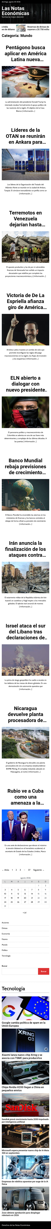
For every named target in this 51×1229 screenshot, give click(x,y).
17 (5, 898)
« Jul (24, 912)
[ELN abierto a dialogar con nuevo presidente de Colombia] (25, 412)
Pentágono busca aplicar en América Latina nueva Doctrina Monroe (25, 56)
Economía (6, 934)
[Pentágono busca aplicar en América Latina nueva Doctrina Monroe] (25, 82)
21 (32, 898)
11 (11, 894)
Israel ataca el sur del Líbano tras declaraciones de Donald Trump (25, 635)
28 (32, 902)
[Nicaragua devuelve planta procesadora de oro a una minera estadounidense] (25, 742)
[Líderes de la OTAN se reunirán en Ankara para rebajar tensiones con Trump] (25, 164)
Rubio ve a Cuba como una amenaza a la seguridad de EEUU (25, 803)
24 (5, 902)
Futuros (5, 939)
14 (32, 894)
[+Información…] (28, 111)
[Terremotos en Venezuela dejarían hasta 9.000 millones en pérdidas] (25, 247)
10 (5, 894)
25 (12, 902)
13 (25, 894)
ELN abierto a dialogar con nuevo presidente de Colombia (25, 387)
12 (18, 894)
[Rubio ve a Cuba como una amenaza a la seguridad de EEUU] (25, 825)
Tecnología (6, 956)
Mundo (4, 945)
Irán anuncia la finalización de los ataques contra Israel (25, 552)
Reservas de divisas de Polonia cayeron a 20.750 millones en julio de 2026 (30, 29)
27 (25, 902)
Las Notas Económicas (15, 11)
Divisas (4, 928)
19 (18, 898)
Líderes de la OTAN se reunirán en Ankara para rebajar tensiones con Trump (25, 142)
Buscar (4, 966)
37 (29, 870)
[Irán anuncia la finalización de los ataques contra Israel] (25, 577)
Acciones (5, 923)
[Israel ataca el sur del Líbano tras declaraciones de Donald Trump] (25, 660)
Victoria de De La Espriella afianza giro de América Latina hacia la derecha (25, 307)
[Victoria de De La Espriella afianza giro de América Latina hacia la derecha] (25, 329)
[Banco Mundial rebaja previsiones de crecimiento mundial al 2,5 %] (25, 495)
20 (25, 898)
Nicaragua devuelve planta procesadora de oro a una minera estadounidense (25, 720)
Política (4, 950)
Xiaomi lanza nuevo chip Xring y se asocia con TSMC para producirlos (22, 1056)
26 (18, 902)
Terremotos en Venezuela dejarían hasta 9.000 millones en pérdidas (26, 225)
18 (12, 898)
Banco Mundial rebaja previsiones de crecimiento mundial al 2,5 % (25, 469)
